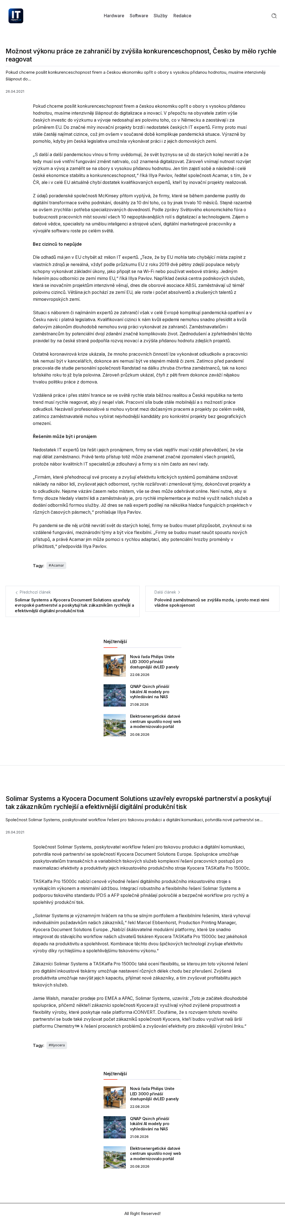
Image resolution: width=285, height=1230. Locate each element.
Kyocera (58, 1045)
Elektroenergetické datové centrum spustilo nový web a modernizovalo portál (155, 721)
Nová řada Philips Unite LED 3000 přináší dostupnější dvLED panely (154, 661)
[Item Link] (115, 666)
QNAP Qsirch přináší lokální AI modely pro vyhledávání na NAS (149, 691)
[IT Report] (15, 15)
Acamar (57, 565)
